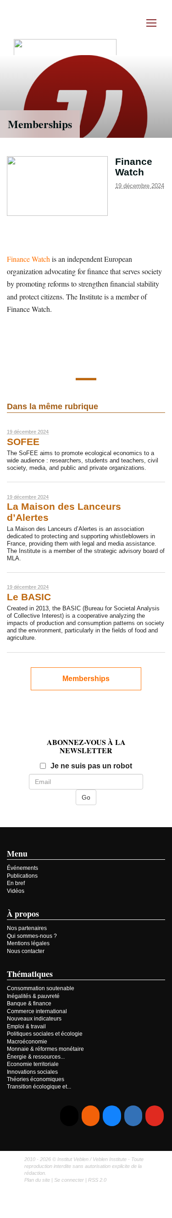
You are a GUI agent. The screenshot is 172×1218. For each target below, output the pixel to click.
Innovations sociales (32, 1072)
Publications (22, 876)
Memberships (40, 124)
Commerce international (37, 1011)
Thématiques (30, 974)
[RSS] (91, 1115)
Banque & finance (29, 1003)
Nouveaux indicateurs (34, 1018)
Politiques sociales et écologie (45, 1034)
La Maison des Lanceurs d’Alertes (64, 512)
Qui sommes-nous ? (32, 936)
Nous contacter (25, 951)
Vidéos (15, 891)
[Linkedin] (133, 1115)
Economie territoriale (33, 1064)
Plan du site (37, 1180)
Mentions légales (28, 943)
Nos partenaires (27, 928)
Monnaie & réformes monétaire (45, 1049)
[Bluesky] (112, 1115)
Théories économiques (35, 1079)
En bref (16, 883)
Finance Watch (28, 259)
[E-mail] (69, 1115)
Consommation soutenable (40, 988)
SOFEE (23, 441)
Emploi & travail (26, 1026)
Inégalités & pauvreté (33, 996)
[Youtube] (154, 1115)
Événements (22, 868)
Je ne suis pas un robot (91, 766)
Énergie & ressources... (36, 1057)
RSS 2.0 (97, 1180)
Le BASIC (29, 597)
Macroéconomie (27, 1041)
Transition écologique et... (39, 1086)
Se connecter (69, 1180)
